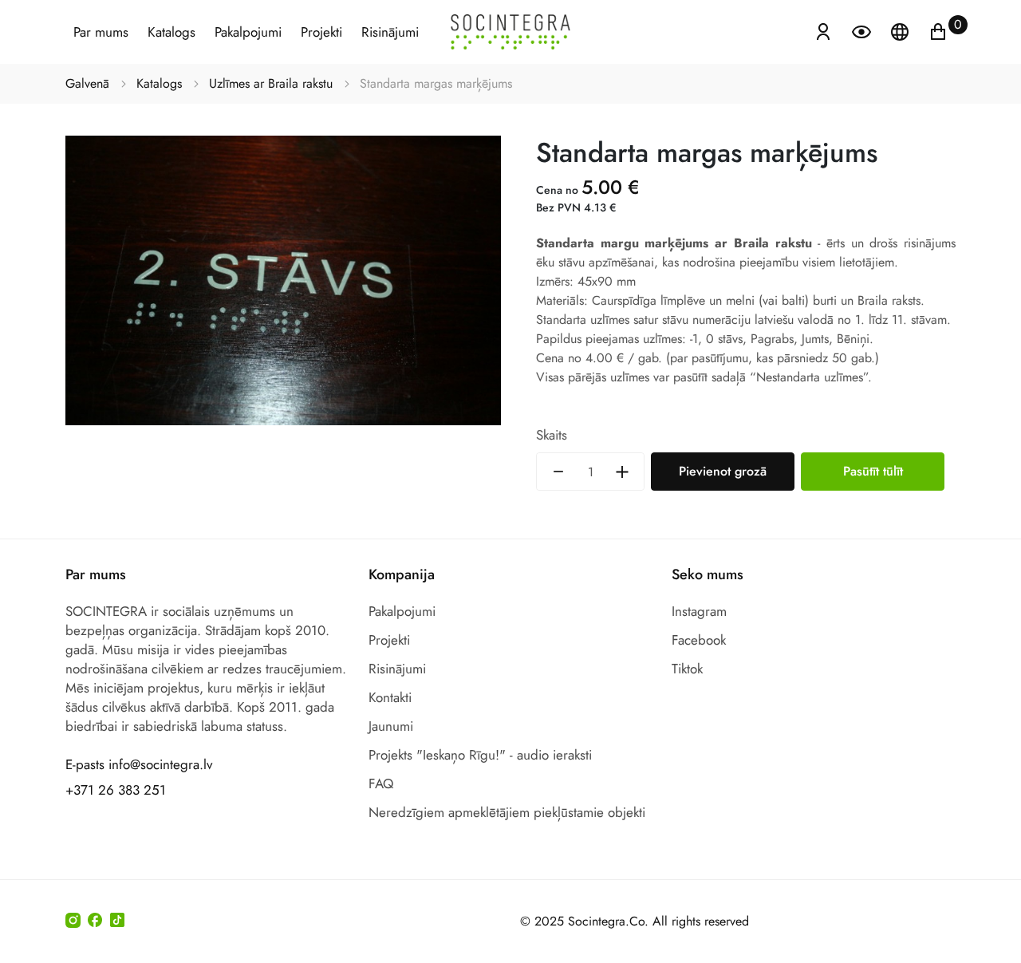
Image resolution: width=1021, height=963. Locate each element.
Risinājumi (390, 31)
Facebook (699, 639)
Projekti (321, 31)
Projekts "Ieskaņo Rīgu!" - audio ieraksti (480, 754)
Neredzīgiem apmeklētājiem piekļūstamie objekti (507, 812)
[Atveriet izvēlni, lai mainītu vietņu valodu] (901, 30)
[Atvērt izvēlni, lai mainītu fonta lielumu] (863, 30)
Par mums (100, 31)
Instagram (699, 611)
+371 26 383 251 (115, 789)
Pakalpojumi (248, 31)
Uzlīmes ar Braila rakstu (271, 83)
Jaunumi (391, 726)
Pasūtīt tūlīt (873, 471)
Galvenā (87, 83)
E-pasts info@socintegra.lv (138, 764)
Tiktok (687, 668)
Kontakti (390, 697)
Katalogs (171, 31)
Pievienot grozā (723, 471)
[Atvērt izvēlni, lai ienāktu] (823, 30)
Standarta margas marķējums (436, 83)
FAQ (381, 783)
